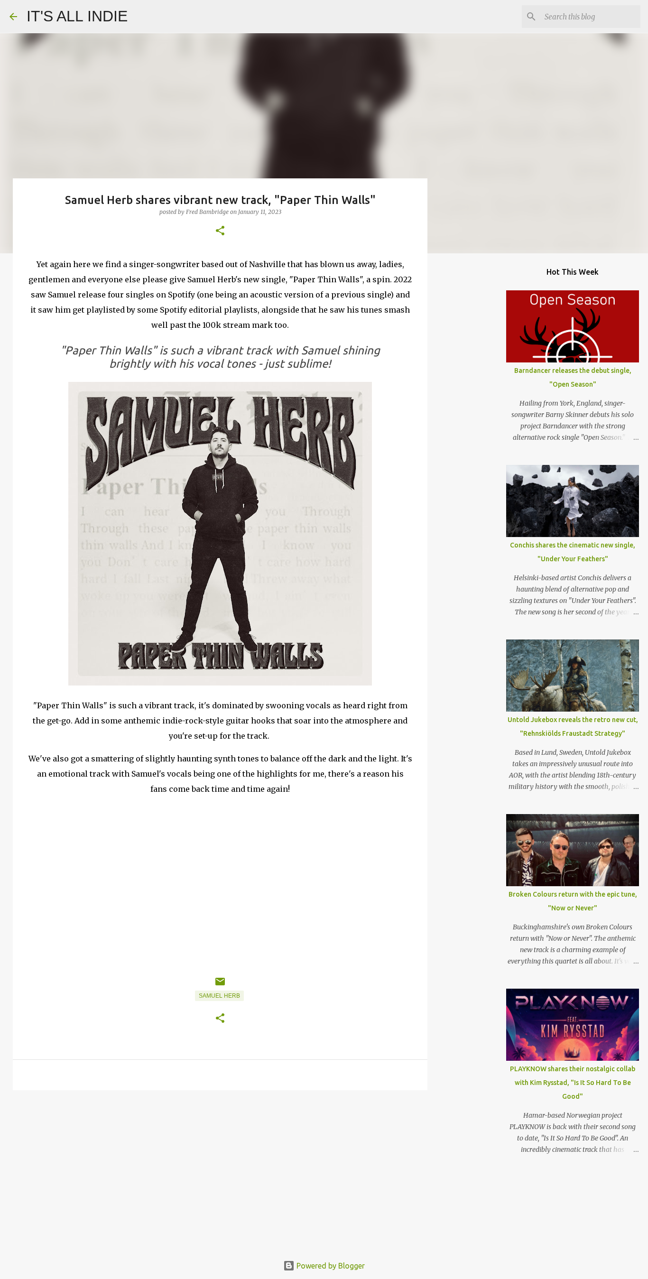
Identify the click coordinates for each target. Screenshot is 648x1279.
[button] (220, 231)
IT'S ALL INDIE (77, 16)
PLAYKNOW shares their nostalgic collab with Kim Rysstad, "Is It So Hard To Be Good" (572, 1082)
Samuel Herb (219, 995)
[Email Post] (220, 985)
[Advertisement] (220, 1170)
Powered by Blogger (330, 1265)
